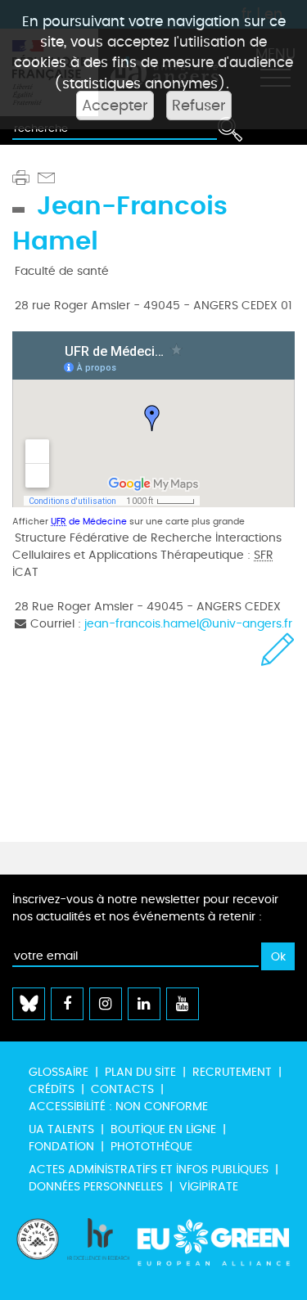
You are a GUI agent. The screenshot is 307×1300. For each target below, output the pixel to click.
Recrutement (232, 1072)
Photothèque (151, 1146)
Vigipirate (208, 1186)
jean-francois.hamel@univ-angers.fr (188, 623)
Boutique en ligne (163, 1129)
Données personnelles (96, 1186)
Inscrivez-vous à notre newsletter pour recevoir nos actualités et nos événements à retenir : (145, 908)
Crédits (51, 1089)
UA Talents (61, 1129)
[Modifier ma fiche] (278, 649)
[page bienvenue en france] (37, 1251)
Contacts (122, 1089)
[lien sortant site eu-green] (214, 1251)
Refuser (199, 105)
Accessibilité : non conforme (118, 1106)
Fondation (61, 1146)
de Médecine (89, 522)
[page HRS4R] (98, 1251)
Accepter (115, 105)
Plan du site (140, 1072)
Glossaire (58, 1072)
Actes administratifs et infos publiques (149, 1169)
